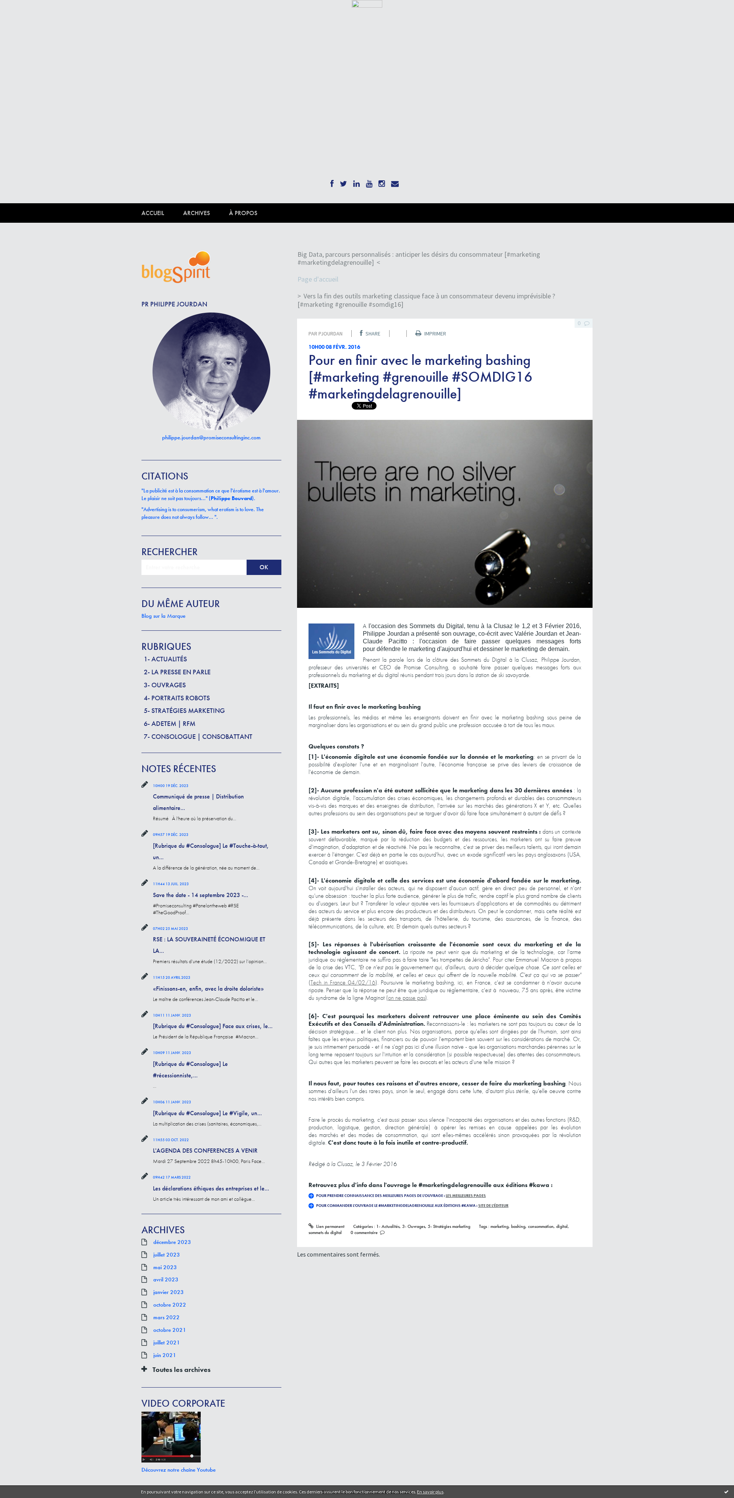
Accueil (152, 213)
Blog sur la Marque (163, 616)
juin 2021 (164, 1355)
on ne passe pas (406, 998)
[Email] (395, 181)
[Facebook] (332, 181)
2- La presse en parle (177, 671)
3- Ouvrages (165, 684)
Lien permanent (329, 1226)
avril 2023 (166, 1279)
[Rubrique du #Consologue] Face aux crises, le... (213, 1026)
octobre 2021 (169, 1330)
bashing (518, 1226)
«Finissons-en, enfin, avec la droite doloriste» (208, 989)
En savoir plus (430, 1492)
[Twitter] (343, 181)
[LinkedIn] (356, 181)
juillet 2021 (166, 1342)
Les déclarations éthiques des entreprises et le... (211, 1188)
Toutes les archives (182, 1369)
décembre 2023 (172, 1242)
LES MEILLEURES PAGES (466, 1195)
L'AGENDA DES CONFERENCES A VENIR (205, 1151)
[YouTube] (369, 181)
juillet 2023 (166, 1254)
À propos (243, 213)
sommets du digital (325, 1232)
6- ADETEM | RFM (169, 723)
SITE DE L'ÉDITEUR (493, 1205)
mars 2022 (166, 1317)
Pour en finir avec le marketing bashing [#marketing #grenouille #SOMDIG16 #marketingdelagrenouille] (421, 377)
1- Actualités (165, 658)
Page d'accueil (317, 279)
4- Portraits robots (177, 697)
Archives (196, 213)
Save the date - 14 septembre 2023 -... (200, 895)
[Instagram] (381, 181)
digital (562, 1226)
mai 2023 (165, 1267)
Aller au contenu (25, 14)
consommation (541, 1226)
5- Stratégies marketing (184, 710)
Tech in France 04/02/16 (342, 982)
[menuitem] (162, 213)
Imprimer (434, 333)
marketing (499, 1226)
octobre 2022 (169, 1305)
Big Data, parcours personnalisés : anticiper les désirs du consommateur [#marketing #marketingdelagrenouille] (418, 258)
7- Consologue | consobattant (198, 736)
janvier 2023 (168, 1292)
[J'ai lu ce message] (726, 1491)
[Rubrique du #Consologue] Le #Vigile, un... (207, 1113)
